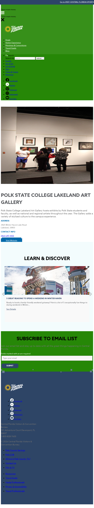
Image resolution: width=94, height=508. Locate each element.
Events (8, 61)
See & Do (9, 63)
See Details (11, 309)
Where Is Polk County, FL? (18, 459)
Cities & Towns (12, 72)
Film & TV (10, 467)
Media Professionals (15, 482)
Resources (11, 473)
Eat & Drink (10, 66)
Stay (7, 69)
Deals (8, 40)
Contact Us (11, 463)
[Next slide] (91, 294)
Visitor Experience (13, 42)
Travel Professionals (15, 491)
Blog (7, 51)
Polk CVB (10, 454)
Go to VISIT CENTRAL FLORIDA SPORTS (77, 2)
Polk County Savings (15, 450)
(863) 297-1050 (7, 236)
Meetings (9, 74)
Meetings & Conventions (16, 45)
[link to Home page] (14, 35)
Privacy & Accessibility (16, 486)
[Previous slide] (3, 294)
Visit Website (11, 240)
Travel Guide (11, 48)
